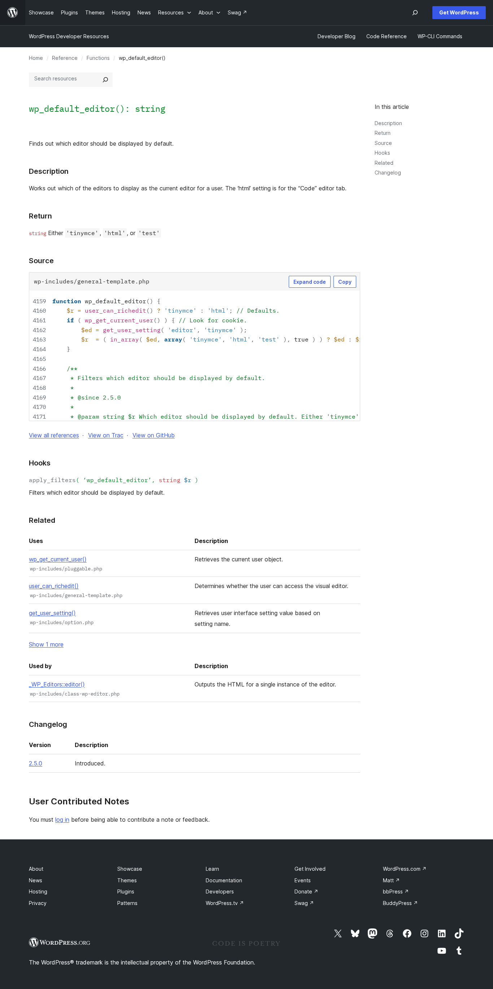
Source (383, 143)
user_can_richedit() (54, 586)
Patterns (127, 903)
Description (388, 123)
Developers (220, 891)
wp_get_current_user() (58, 559)
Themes (127, 880)
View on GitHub (153, 435)
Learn (212, 869)
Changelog (388, 172)
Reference (65, 58)
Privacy (38, 903)
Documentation (224, 880)
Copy (345, 282)
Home (36, 58)
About (36, 869)
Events (303, 880)
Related (384, 163)
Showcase (129, 869)
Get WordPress (459, 12)
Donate (306, 891)
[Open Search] (415, 12)
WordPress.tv (225, 903)
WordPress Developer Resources (69, 36)
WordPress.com (405, 869)
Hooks (382, 153)
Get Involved (310, 869)
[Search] (105, 79)
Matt (391, 880)
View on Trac (105, 435)
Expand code (309, 282)
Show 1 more (46, 644)
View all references (54, 435)
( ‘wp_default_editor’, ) (113, 480)
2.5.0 (35, 763)
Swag (304, 903)
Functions (98, 58)
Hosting (38, 891)
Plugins (125, 891)
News (35, 880)
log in (62, 819)
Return (383, 133)
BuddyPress (400, 903)
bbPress (396, 891)
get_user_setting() (52, 613)
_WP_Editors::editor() (57, 684)
